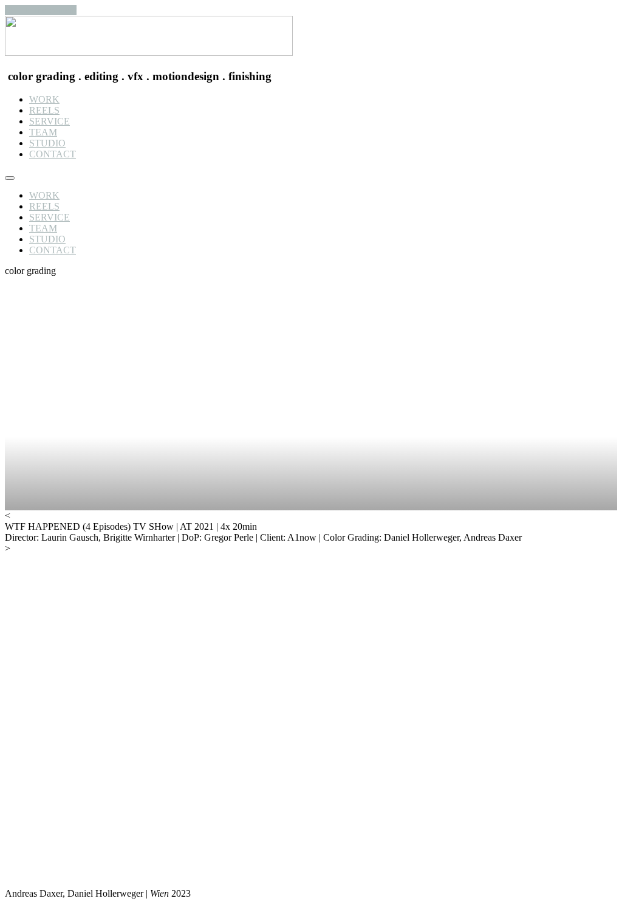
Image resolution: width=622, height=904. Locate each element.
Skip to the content (41, 10)
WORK (44, 99)
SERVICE (49, 121)
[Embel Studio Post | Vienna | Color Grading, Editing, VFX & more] (149, 52)
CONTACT (52, 154)
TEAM (43, 132)
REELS (44, 110)
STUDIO (47, 143)
